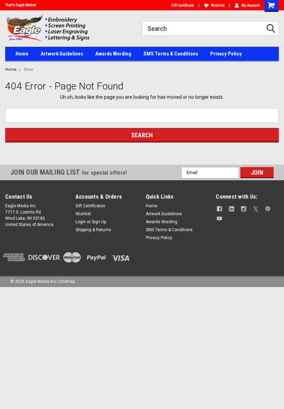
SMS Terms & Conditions (170, 54)
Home (22, 54)
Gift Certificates (90, 205)
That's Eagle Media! (20, 5)
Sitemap (67, 281)
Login (81, 221)
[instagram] (243, 208)
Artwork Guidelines (62, 54)
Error (28, 69)
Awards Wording (113, 54)
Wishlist (217, 5)
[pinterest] (267, 208)
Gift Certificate (182, 5)
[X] (255, 208)
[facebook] (219, 208)
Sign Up (99, 221)
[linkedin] (231, 208)
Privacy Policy (226, 54)
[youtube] (219, 218)
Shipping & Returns (93, 229)
